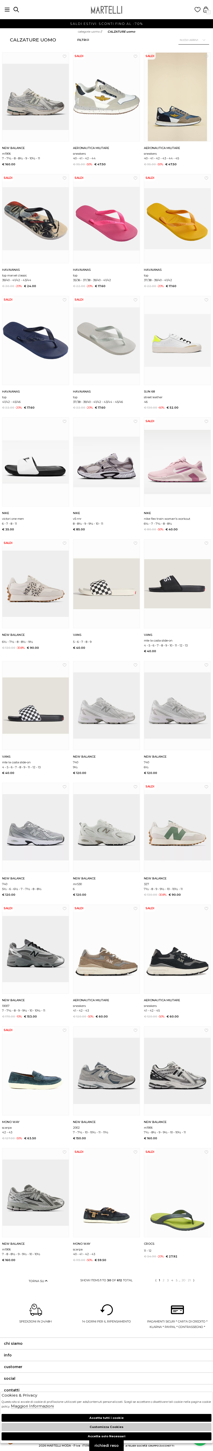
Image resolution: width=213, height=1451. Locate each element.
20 (183, 1280)
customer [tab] (13, 1366)
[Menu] (7, 9)
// (90, 31)
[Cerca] (16, 9)
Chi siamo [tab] (13, 1343)
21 (189, 1280)
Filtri (81, 40)
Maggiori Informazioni (32, 1406)
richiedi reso (107, 1445)
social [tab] (9, 1378)
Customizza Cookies (106, 1427)
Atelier (130, 1445)
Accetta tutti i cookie (106, 1418)
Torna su (37, 1281)
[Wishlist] (197, 9)
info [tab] (8, 1355)
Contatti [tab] (11, 1390)
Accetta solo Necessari (106, 1436)
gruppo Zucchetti (161, 1445)
